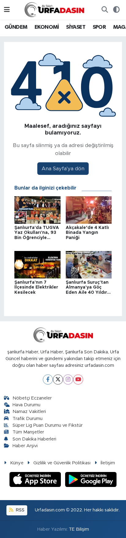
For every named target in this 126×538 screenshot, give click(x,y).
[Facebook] (48, 379)
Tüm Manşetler (28, 432)
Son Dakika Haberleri (34, 439)
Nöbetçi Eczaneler (32, 398)
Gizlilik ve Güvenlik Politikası (62, 463)
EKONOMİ (47, 27)
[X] (58, 379)
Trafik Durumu (28, 418)
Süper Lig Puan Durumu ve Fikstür (48, 425)
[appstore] (36, 480)
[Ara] (104, 10)
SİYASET (75, 27)
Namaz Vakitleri (29, 411)
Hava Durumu (26, 405)
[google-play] (91, 480)
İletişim (108, 463)
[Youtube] (78, 379)
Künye (17, 463)
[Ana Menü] (7, 9)
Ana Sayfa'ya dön (63, 168)
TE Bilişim (79, 529)
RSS (19, 510)
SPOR (99, 27)
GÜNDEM (16, 27)
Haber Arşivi (25, 446)
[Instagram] (68, 379)
